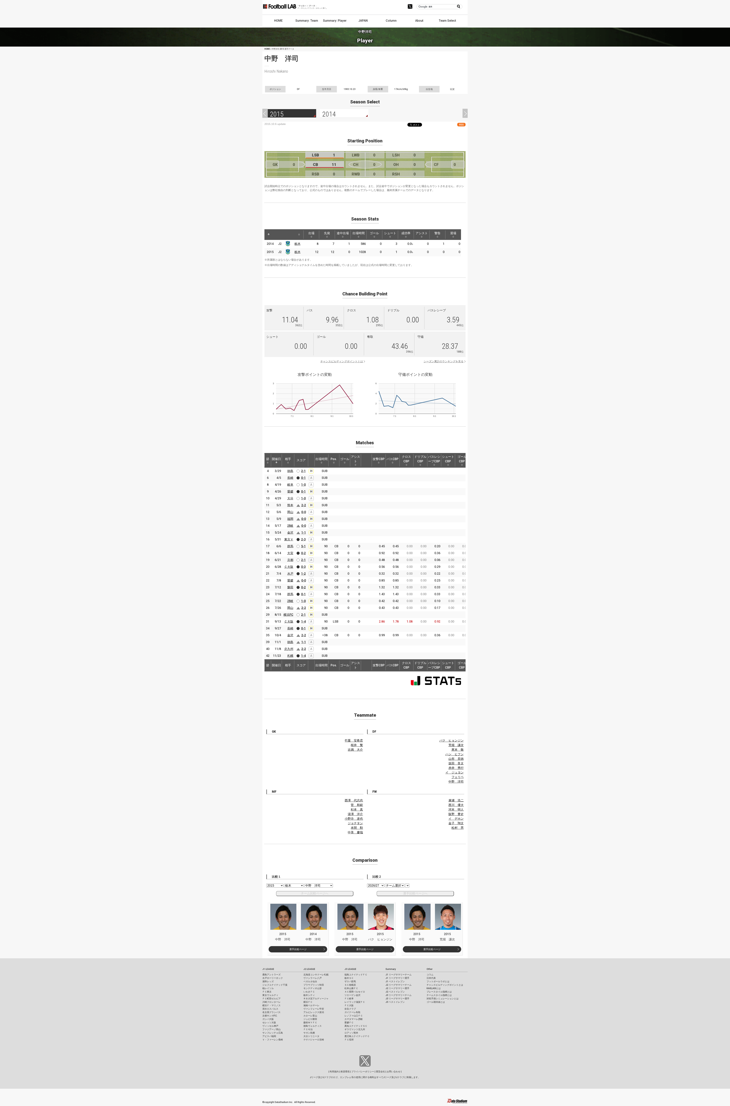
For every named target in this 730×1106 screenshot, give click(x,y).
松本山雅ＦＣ (351, 988)
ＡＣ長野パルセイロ (354, 991)
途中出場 (343, 233)
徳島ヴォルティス (312, 1026)
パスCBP (392, 459)
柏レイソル (268, 988)
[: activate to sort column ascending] (276, 234)
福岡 (290, 519)
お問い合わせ (393, 1071)
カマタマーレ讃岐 (353, 1019)
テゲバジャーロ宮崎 (313, 1039)
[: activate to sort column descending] (268, 234)
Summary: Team (306, 20)
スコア (301, 460)
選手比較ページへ (415, 893)
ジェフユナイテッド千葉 (274, 985)
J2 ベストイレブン (395, 991)
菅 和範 (357, 805)
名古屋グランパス (271, 1012)
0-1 (303, 478)
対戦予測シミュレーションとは (443, 998)
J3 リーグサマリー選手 (397, 998)
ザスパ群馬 (350, 981)
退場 (453, 233)
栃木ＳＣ (349, 978)
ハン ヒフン (454, 754)
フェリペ (457, 777)
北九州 (288, 649)
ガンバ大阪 (268, 1019)
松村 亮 (457, 828)
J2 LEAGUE (309, 969)
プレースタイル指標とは (439, 991)
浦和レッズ (268, 981)
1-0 (303, 484)
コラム (430, 974)
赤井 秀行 (456, 768)
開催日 (276, 459)
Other (429, 969)
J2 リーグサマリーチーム (399, 985)
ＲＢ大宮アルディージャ (315, 998)
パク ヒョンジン (451, 740)
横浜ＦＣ (308, 1002)
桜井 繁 (357, 745)
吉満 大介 (355, 749)
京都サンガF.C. (269, 1015)
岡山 (290, 512)
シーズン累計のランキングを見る (443, 361)
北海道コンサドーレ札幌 (315, 974)
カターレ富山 (310, 1015)
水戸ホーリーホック (272, 978)
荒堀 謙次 (456, 745)
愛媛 (290, 491)
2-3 (303, 539)
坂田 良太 (456, 763)
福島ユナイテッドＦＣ (355, 974)
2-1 (303, 471)
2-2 (303, 505)
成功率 (405, 233)
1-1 (303, 532)
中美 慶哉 (355, 832)
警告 (437, 233)
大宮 (290, 553)
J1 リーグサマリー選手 (397, 978)
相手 (288, 459)
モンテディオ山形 (312, 988)
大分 (290, 498)
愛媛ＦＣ (349, 1022)
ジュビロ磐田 (310, 1019)
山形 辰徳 (456, 759)
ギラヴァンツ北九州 (354, 1029)
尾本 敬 (457, 749)
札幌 (290, 656)
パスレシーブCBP (434, 459)
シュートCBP (448, 459)
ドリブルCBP (420, 459)
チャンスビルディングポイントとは (341, 361)
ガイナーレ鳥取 (352, 1012)
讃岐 (290, 526)
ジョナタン (355, 823)
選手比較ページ (298, 949)
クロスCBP (406, 459)
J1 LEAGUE (268, 969)
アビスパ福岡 (269, 1036)
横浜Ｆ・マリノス (271, 1005)
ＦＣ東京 (266, 991)
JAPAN (363, 20)
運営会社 (380, 1071)
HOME (278, 20)
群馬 (290, 546)
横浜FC (288, 614)
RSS (461, 124)
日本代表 (431, 978)
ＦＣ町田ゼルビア (271, 998)
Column (391, 20)
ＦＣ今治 (308, 1029)
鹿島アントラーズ (271, 974)
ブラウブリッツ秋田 (313, 985)
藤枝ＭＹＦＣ (310, 1022)
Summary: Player (335, 20)
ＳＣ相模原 (350, 985)
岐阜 (290, 484)
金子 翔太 (456, 823)
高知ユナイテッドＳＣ (355, 1026)
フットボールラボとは (438, 981)
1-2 (303, 573)
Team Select (447, 20)
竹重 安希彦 (354, 740)
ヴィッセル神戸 (270, 1026)
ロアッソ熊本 (351, 1032)
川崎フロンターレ (271, 1002)
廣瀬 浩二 (456, 800)
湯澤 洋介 (355, 814)
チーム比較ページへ (314, 893)
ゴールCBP (462, 459)
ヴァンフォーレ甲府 (313, 1009)
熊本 (290, 505)
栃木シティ (309, 995)
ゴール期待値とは (436, 1002)
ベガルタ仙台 (310, 981)
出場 (311, 233)
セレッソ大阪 (269, 1022)
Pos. (334, 459)
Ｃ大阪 (288, 567)
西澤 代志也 (354, 800)
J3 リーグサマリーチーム (399, 995)
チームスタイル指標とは (439, 995)
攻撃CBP (379, 459)
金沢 (290, 532)
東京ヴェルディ (270, 995)
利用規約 (334, 1071)
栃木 (297, 244)
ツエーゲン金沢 (352, 995)
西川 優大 (456, 805)
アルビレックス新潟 (313, 1012)
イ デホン (456, 818)
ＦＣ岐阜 (349, 998)
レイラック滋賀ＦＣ (354, 1002)
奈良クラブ (350, 1009)
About (419, 20)
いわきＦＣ (309, 991)
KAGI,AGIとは (434, 988)
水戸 (290, 573)
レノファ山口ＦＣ (353, 1015)
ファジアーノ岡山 (271, 1029)
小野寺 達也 (354, 818)
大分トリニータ (311, 1036)
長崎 (290, 478)
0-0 (303, 512)
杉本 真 (357, 809)
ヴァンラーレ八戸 (312, 978)
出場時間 (358, 233)
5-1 (303, 546)
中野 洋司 (456, 781)
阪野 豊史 (456, 814)
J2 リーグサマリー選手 (397, 988)
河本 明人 (456, 809)
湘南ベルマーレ (311, 1005)
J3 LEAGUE (350, 969)
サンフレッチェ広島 (272, 1032)
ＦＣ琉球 (349, 1039)
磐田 (290, 587)
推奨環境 (345, 1071)
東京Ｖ (288, 539)
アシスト (422, 233)
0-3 (303, 567)
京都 (290, 560)
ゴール (374, 233)
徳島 (290, 471)
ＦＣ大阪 (349, 1005)
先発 (327, 233)
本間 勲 (357, 828)
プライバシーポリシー (362, 1071)
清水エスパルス (270, 1009)
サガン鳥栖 (309, 1032)
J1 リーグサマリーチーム (399, 974)
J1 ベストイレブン (395, 981)
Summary (391, 969)
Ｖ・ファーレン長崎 (272, 1039)
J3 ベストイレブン (395, 1002)
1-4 (303, 621)
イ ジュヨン (454, 772)
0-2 (303, 553)
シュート (390, 233)
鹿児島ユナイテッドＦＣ (357, 1036)
